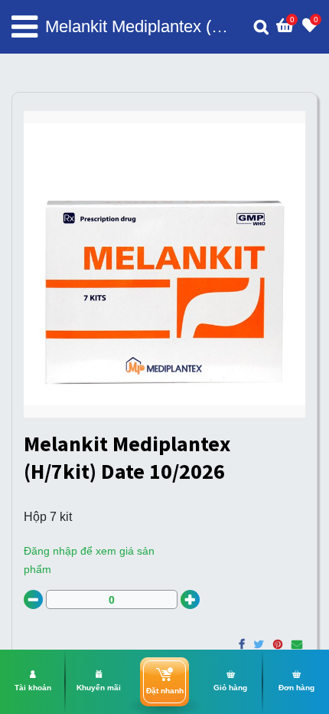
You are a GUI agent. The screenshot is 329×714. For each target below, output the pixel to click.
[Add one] (190, 599)
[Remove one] (33, 599)
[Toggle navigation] (24, 26)
